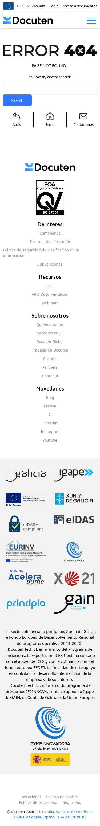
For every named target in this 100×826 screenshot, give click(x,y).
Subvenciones (50, 264)
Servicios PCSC (50, 333)
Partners (50, 367)
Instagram (50, 431)
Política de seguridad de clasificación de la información (41, 252)
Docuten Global (50, 341)
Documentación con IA (50, 241)
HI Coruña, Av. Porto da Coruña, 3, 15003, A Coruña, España (53, 814)
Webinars (50, 302)
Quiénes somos (50, 324)
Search (17, 100)
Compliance (50, 233)
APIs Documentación (50, 294)
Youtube (50, 440)
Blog (50, 397)
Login (53, 5)
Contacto (50, 375)
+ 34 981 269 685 (31, 5)
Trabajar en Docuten (50, 350)
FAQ (50, 285)
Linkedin (50, 423)
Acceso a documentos (79, 5)
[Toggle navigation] (91, 22)
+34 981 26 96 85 (72, 817)
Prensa (50, 405)
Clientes (50, 358)
